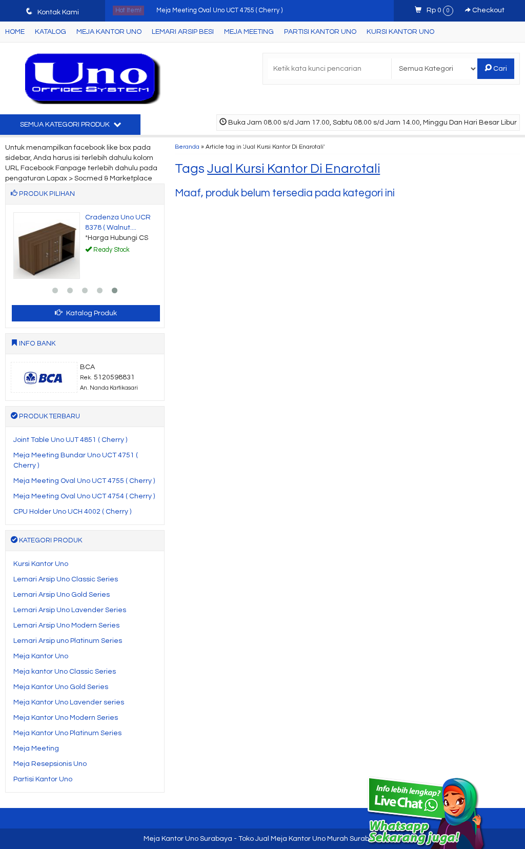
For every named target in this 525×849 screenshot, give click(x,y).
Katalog (50, 31)
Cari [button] (499, 68)
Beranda (187, 147)
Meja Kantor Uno (109, 31)
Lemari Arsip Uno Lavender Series (69, 610)
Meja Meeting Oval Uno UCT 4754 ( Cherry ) (84, 496)
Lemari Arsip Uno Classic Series (65, 579)
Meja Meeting (249, 31)
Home (15, 31)
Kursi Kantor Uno (400, 31)
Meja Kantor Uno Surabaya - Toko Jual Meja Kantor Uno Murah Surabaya (263, 838)
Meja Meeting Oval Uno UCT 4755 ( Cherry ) (219, 10)
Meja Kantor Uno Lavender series (68, 702)
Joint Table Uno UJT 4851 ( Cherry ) (70, 439)
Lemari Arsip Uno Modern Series (66, 625)
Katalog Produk (91, 313)
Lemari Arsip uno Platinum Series (67, 640)
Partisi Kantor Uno (320, 31)
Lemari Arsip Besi (183, 31)
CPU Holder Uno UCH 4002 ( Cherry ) (72, 511)
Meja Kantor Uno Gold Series (60, 687)
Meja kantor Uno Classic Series (64, 671)
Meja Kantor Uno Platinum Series (67, 733)
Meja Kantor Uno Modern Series (65, 717)
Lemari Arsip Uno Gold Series (61, 594)
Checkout (487, 10)
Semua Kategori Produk (65, 124)
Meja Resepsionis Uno (50, 763)
